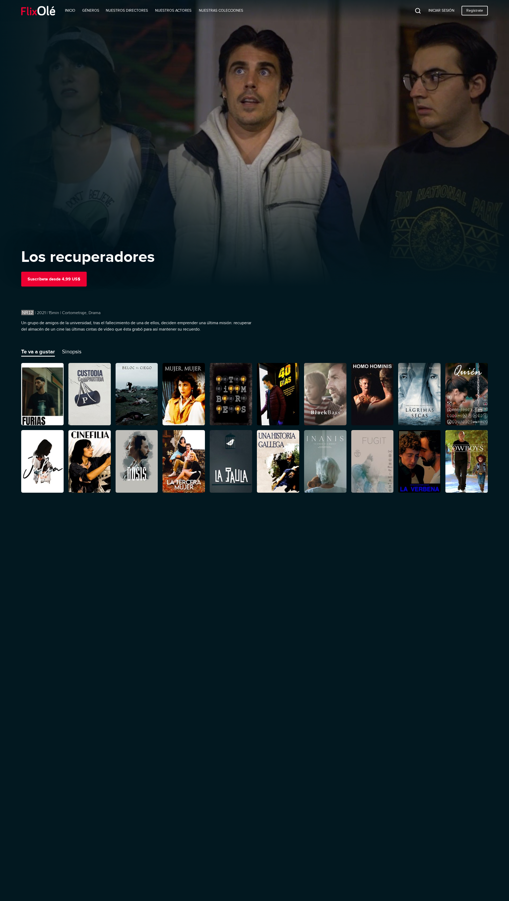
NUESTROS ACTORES (173, 10)
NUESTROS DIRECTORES (127, 10)
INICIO (70, 10)
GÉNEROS (90, 10)
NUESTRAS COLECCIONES (221, 10)
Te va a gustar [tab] (38, 351)
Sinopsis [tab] (71, 351)
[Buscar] (413, 10)
